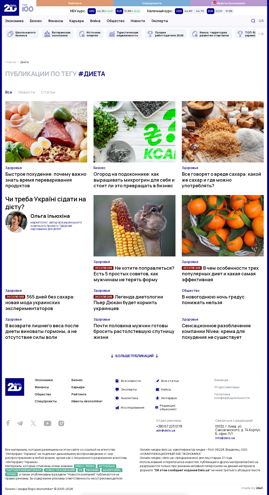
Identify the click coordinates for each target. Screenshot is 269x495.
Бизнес (36, 20)
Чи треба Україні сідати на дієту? (45, 203)
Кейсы (166, 389)
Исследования (132, 407)
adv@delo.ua (165, 430)
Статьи (48, 92)
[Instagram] (61, 423)
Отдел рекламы (227, 387)
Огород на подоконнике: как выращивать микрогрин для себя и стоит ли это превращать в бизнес (134, 180)
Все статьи (170, 381)
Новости (138, 20)
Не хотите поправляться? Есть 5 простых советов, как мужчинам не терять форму (134, 274)
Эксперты (159, 20)
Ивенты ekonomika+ (87, 401)
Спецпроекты (152, 3)
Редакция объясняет (168, 407)
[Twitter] (33, 423)
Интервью (169, 398)
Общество (115, 20)
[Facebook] (8, 423)
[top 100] (27, 8)
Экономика (14, 20)
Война (95, 20)
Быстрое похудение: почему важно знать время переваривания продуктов (45, 180)
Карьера (76, 20)
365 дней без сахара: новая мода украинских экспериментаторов (40, 303)
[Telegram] (19, 423)
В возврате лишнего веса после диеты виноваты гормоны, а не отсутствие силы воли (42, 331)
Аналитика (129, 398)
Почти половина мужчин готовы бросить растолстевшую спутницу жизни (134, 331)
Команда (221, 380)
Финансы (55, 20)
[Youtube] (47, 423)
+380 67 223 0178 (169, 426)
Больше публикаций (134, 356)
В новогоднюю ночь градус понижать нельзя (213, 300)
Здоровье (13, 167)
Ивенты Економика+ (228, 3)
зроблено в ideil (252, 488)
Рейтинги (75, 3)
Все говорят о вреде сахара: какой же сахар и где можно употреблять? (221, 180)
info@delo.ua (225, 438)
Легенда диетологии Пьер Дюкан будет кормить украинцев (128, 303)
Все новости (131, 381)
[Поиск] (253, 20)
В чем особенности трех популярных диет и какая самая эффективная (220, 274)
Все (8, 92)
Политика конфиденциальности (232, 396)
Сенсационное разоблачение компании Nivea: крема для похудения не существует (216, 331)
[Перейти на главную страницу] (10, 8)
